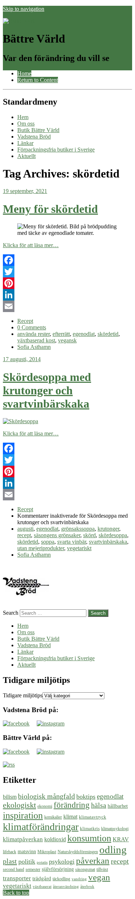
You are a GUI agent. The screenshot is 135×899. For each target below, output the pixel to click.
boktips (85, 796)
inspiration (23, 815)
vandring (79, 879)
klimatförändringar (40, 826)
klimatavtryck (92, 817)
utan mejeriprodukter (40, 548)
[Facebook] (67, 260)
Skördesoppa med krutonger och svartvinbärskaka (47, 390)
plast (10, 861)
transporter (17, 878)
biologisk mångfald (46, 796)
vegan (99, 877)
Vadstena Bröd (34, 136)
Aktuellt (26, 156)
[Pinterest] (67, 283)
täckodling (61, 878)
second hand (13, 869)
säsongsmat (85, 869)
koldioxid (55, 839)
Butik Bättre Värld (38, 130)
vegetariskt (79, 548)
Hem (22, 117)
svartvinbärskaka (108, 542)
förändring (72, 805)
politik (26, 861)
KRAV (121, 839)
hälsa (98, 805)
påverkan (92, 860)
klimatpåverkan (23, 839)
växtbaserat (42, 887)
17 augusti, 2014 (22, 359)
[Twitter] (67, 271)
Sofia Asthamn (34, 347)
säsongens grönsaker (57, 535)
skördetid (108, 334)
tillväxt (102, 869)
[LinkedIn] (67, 295)
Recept (25, 321)
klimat (70, 816)
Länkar (25, 143)
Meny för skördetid (50, 208)
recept (24, 535)
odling (113, 849)
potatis (42, 862)
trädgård (41, 878)
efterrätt (61, 334)
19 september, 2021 (25, 191)
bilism (10, 796)
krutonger (108, 529)
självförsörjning (58, 869)
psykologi (62, 861)
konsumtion (89, 838)
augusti (25, 529)
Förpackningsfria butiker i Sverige (56, 149)
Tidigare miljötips (22, 695)
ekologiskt (19, 805)
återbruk (87, 887)
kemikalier (53, 817)
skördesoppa (113, 535)
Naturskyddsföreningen (78, 851)
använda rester (33, 334)
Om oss (26, 123)
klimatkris (90, 828)
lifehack (9, 851)
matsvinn (27, 851)
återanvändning (66, 887)
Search (10, 613)
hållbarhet (118, 806)
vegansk (67, 340)
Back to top (16, 893)
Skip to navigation (23, 9)
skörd (89, 535)
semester (33, 869)
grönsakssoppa (78, 529)
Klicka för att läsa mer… (31, 245)
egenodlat (84, 334)
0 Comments (31, 327)
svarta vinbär (71, 542)
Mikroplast (46, 851)
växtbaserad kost (36, 340)
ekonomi (44, 806)
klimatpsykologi (115, 828)
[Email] (67, 306)
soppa (47, 542)
